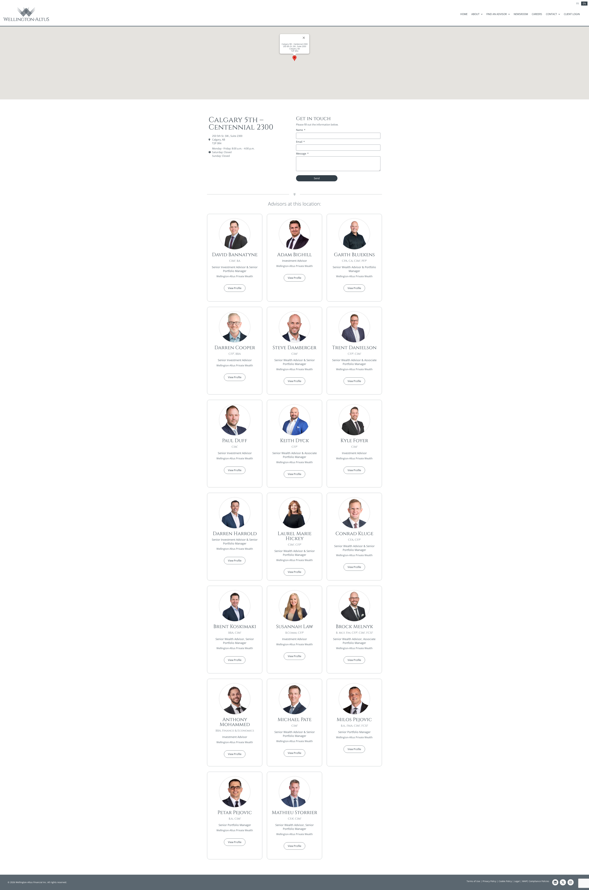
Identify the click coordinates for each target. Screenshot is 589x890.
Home (464, 14)
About (475, 14)
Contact (551, 14)
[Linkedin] (555, 882)
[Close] (304, 37)
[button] (294, 58)
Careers (537, 14)
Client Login (572, 14)
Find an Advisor (496, 14)
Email (299, 142)
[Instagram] (571, 882)
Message (301, 153)
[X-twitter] (563, 882)
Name (300, 130)
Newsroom (521, 14)
